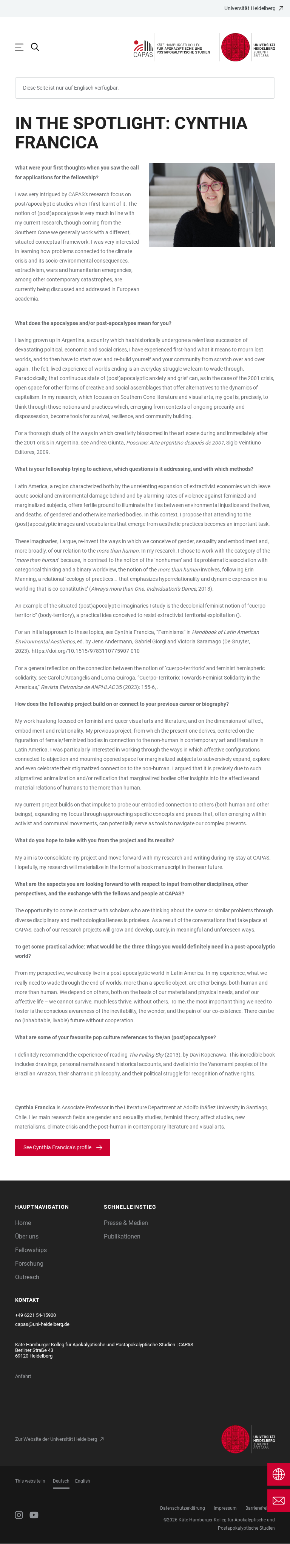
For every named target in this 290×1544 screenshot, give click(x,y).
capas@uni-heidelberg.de (42, 1324)
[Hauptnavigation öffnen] (23, 47)
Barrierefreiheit (260, 1508)
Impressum (225, 1508)
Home (23, 1222)
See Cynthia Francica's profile (57, 1147)
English (82, 1481)
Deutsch (61, 1481)
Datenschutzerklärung (182, 1508)
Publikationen (122, 1236)
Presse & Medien (126, 1222)
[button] (56, 1207)
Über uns (27, 1236)
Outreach (27, 1277)
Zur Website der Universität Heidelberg (56, 1439)
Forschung (29, 1263)
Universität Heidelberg (250, 8)
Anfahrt (23, 1376)
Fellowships (31, 1250)
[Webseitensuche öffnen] (39, 47)
